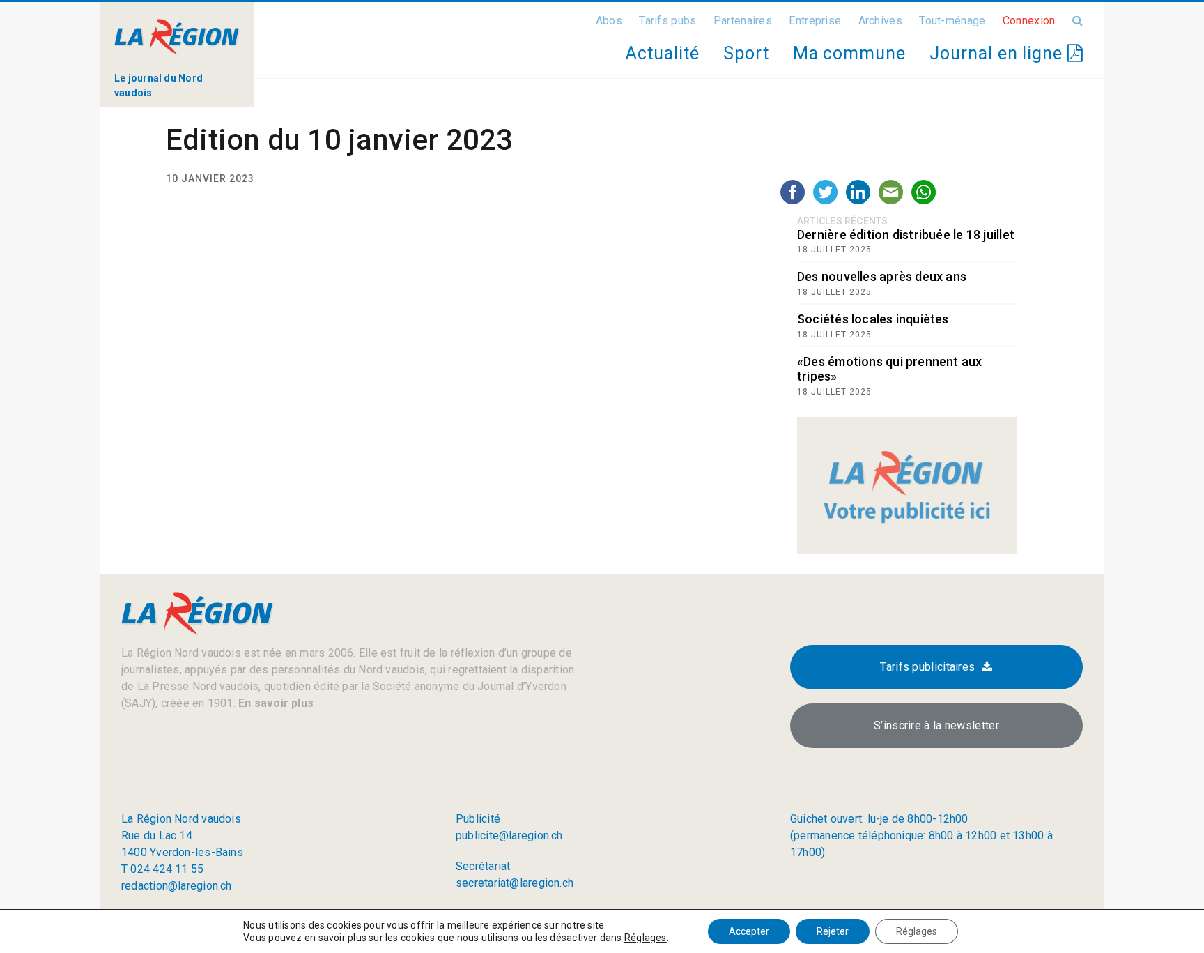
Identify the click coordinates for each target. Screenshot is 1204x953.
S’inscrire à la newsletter (936, 725)
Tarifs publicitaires (927, 666)
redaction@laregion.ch (176, 885)
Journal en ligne (998, 53)
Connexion (1029, 20)
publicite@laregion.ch (509, 835)
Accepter (749, 931)
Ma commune (849, 53)
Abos (609, 20)
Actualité (662, 53)
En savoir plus (275, 703)
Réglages (645, 937)
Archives (880, 20)
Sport (746, 53)
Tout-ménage (952, 20)
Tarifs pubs (667, 20)
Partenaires (742, 20)
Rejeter (833, 931)
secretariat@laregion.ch (514, 883)
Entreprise (815, 20)
